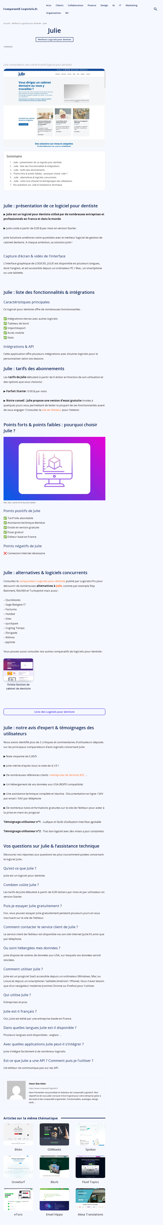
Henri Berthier (37, 1083)
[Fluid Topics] (90, 1167)
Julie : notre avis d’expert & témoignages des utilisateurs (43, 181)
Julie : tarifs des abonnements (29, 170)
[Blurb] (54, 1167)
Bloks (18, 1149)
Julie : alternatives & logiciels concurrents (35, 177)
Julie (59, 586)
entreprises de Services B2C (67, 775)
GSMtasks (54, 1149)
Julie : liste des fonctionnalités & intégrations (36, 166)
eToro (18, 1214)
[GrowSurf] (18, 1167)
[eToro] (18, 1199)
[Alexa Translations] (90, 1199)
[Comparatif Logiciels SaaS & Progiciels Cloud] (20, 9)
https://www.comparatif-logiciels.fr (43, 1088)
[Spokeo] (90, 1134)
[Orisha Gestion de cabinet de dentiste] (18, 669)
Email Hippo (54, 1214)
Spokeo (90, 1149)
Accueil (7, 23)
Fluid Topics (90, 1182)
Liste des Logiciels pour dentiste (54, 712)
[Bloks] (18, 1134)
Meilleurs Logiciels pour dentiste (26, 23)
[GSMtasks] (54, 1134)
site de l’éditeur (51, 410)
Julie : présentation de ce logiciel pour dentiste (37, 162)
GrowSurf (18, 1182)
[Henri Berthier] (16, 1093)
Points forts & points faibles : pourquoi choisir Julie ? (40, 173)
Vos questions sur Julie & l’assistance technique (37, 184)
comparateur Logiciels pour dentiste (42, 581)
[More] (78, 55)
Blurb (54, 1182)
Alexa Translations (90, 1214)
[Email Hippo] (54, 1199)
